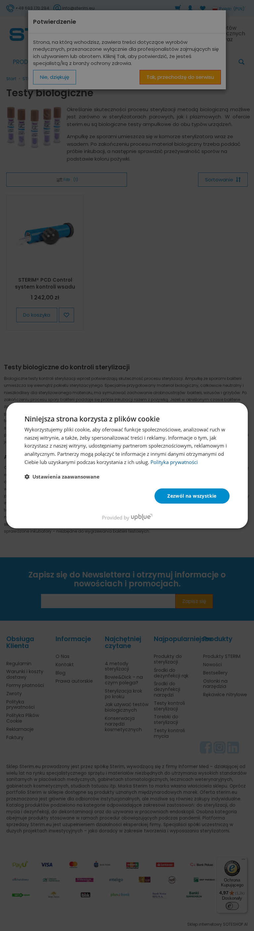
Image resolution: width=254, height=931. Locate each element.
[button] (62, 476)
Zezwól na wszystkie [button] (192, 496)
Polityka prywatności (174, 462)
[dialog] (127, 466)
